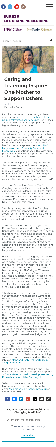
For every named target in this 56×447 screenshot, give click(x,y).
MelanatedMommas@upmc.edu (28, 389)
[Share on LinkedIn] (21, 399)
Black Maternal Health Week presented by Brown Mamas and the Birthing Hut (28, 376)
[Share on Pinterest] (28, 399)
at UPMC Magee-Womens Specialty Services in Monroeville (25, 148)
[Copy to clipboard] (48, 399)
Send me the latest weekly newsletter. (29, 428)
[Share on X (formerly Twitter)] (35, 399)
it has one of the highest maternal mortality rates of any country (28, 118)
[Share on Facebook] (7, 399)
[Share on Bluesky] (14, 399)
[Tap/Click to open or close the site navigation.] (49, 7)
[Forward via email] (41, 399)
